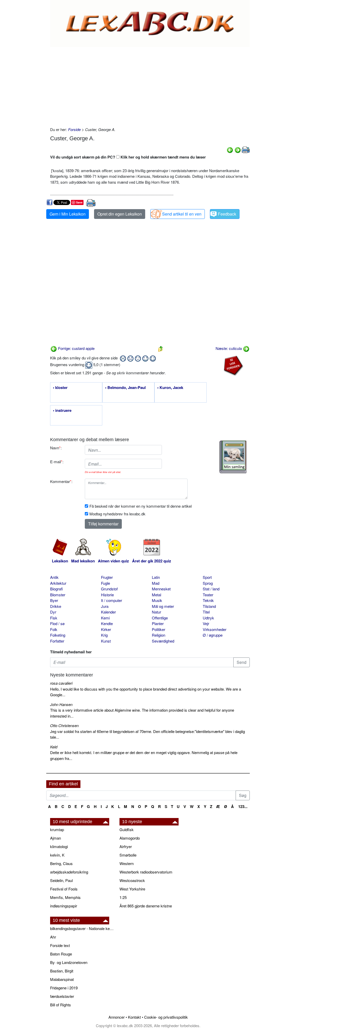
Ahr (53, 937)
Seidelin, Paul (61, 880)
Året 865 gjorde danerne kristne (145, 905)
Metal (156, 594)
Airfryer (125, 846)
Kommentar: (61, 481)
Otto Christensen (64, 725)
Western (126, 863)
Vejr (206, 623)
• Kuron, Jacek (170, 387)
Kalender (108, 612)
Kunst (106, 641)
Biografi (56, 588)
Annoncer (116, 1017)
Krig (104, 635)
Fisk (53, 617)
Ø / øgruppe (213, 635)
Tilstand (209, 606)
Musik (157, 600)
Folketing (57, 635)
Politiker (158, 629)
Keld (53, 746)
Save (79, 202)
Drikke (55, 606)
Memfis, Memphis (65, 897)
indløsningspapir (63, 905)
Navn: (56, 447)
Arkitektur (58, 583)
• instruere (62, 410)
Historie (107, 594)
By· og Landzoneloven (68, 962)
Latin (156, 577)
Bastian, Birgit (61, 970)
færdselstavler (62, 996)
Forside (74, 129)
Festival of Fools (64, 888)
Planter (158, 623)
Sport (207, 577)
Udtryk (208, 617)
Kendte (107, 623)
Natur (156, 612)
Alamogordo (129, 838)
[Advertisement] (150, 86)
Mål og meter (163, 606)
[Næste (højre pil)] (238, 149)
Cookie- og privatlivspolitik (166, 1017)
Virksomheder (214, 629)
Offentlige (160, 617)
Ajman (55, 838)
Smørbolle (127, 855)
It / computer (111, 600)
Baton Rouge (61, 953)
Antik (54, 577)
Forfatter (57, 641)
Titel (206, 612)
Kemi (105, 617)
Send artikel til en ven (181, 214)
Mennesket (161, 588)
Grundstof (109, 588)
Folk (53, 629)
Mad (155, 583)
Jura (104, 606)
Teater (208, 594)
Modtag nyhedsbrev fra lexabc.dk (117, 513)
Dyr (53, 612)
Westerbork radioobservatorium (145, 872)
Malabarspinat (62, 979)
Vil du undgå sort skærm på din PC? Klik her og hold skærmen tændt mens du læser (128, 157)
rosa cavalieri (61, 683)
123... (242, 806)
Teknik (208, 600)
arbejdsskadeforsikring (69, 872)
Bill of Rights (60, 1004)
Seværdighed (163, 641)
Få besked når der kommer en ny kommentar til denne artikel (140, 506)
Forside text (60, 945)
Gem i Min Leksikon (68, 214)
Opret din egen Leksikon (119, 214)
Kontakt (134, 1017)
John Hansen (61, 704)
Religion (158, 635)
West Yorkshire (132, 888)
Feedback (227, 214)
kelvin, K (57, 855)
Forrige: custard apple (76, 348)
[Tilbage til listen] (160, 348)
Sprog (208, 583)
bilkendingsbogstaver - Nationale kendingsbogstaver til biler (82, 928)
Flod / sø (57, 623)
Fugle (105, 583)
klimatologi (59, 846)
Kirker (106, 629)
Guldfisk (126, 829)
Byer (54, 600)
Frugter (107, 577)
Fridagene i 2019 (64, 987)
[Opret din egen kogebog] (233, 457)
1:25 (123, 897)
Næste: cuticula (229, 348)
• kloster (60, 387)
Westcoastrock (132, 880)
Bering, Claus (61, 863)
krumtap (57, 829)
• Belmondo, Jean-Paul (125, 387)
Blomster (57, 594)
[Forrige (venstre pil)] (230, 149)
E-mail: (56, 461)
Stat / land (211, 588)
